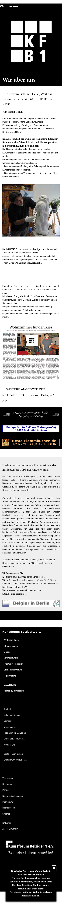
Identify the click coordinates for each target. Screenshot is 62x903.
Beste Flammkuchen (13, 754)
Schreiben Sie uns (12, 715)
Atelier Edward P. (10, 829)
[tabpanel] (31, 135)
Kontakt (7, 709)
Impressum (7, 802)
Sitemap (6, 814)
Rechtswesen (8, 808)
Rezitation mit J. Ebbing (15, 733)
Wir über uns (9, 745)
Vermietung (7, 778)
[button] (31, 837)
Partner (5, 790)
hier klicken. (33, 895)
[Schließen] (54, 868)
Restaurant (7, 784)
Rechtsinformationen (20, 892)
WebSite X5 (21, 760)
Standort (7, 721)
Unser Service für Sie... (14, 739)
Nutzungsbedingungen (23, 878)
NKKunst (6, 823)
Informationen (10, 727)
